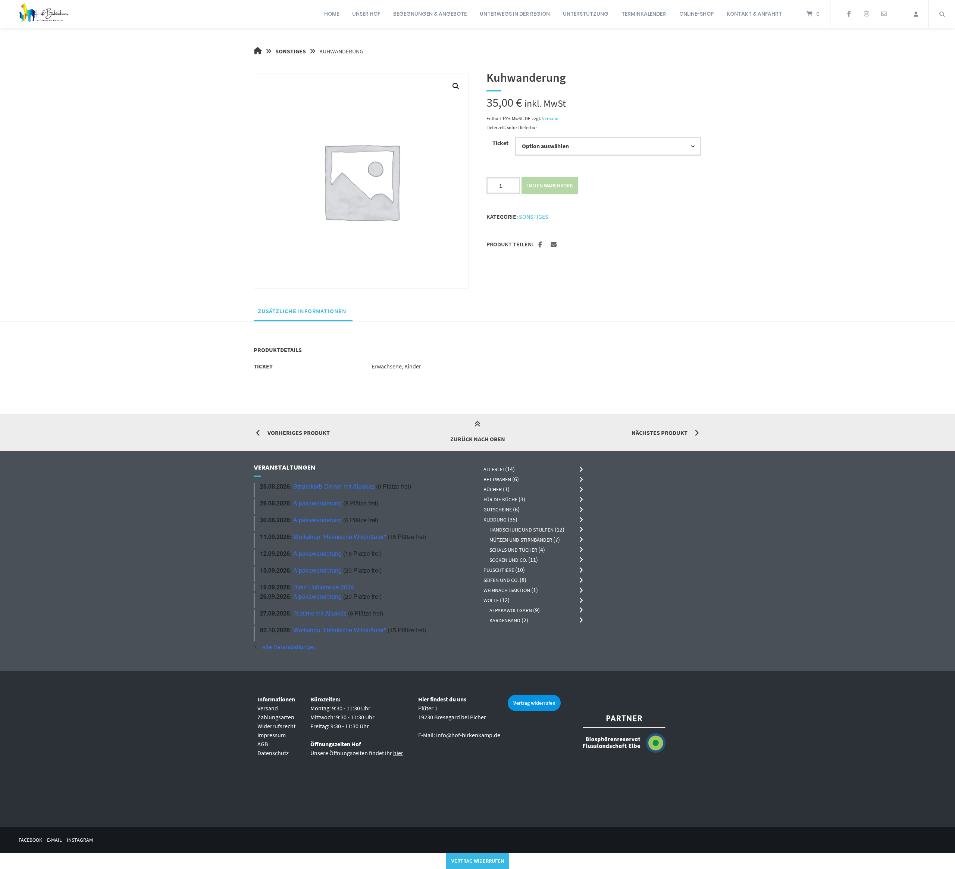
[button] (456, 86)
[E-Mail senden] (884, 14)
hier (398, 753)
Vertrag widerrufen (534, 703)
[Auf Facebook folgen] (849, 14)
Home (331, 14)
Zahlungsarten (275, 717)
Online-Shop (696, 14)
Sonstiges (290, 51)
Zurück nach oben (477, 439)
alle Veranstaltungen (289, 646)
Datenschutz (273, 753)
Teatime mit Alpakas (320, 613)
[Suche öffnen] (942, 14)
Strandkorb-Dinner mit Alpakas (334, 486)
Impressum (271, 735)
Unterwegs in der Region (515, 14)
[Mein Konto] (916, 14)
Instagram (80, 840)
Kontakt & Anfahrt (754, 14)
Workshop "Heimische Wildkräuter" (339, 536)
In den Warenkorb (550, 185)
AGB (262, 744)
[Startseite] (43, 14)
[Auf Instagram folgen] (866, 14)
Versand (550, 118)
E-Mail (54, 840)
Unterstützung (585, 14)
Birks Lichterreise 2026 (323, 587)
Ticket (500, 143)
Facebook (30, 840)
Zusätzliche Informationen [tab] (302, 311)
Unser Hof (366, 14)
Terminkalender (643, 14)
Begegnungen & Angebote (430, 14)
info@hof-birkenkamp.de (468, 735)
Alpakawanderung (317, 503)
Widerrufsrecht (276, 726)
